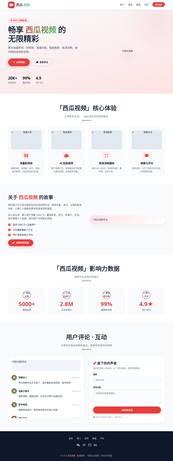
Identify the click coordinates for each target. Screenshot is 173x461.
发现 (130, 4)
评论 (146, 4)
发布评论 (128, 410)
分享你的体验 (22, 242)
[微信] (78, 445)
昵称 (95, 374)
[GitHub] (89, 445)
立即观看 (20, 62)
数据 (138, 4)
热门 (122, 4)
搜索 (159, 4)
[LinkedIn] (95, 445)
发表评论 (43, 62)
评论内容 (97, 387)
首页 (71, 438)
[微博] (84, 445)
